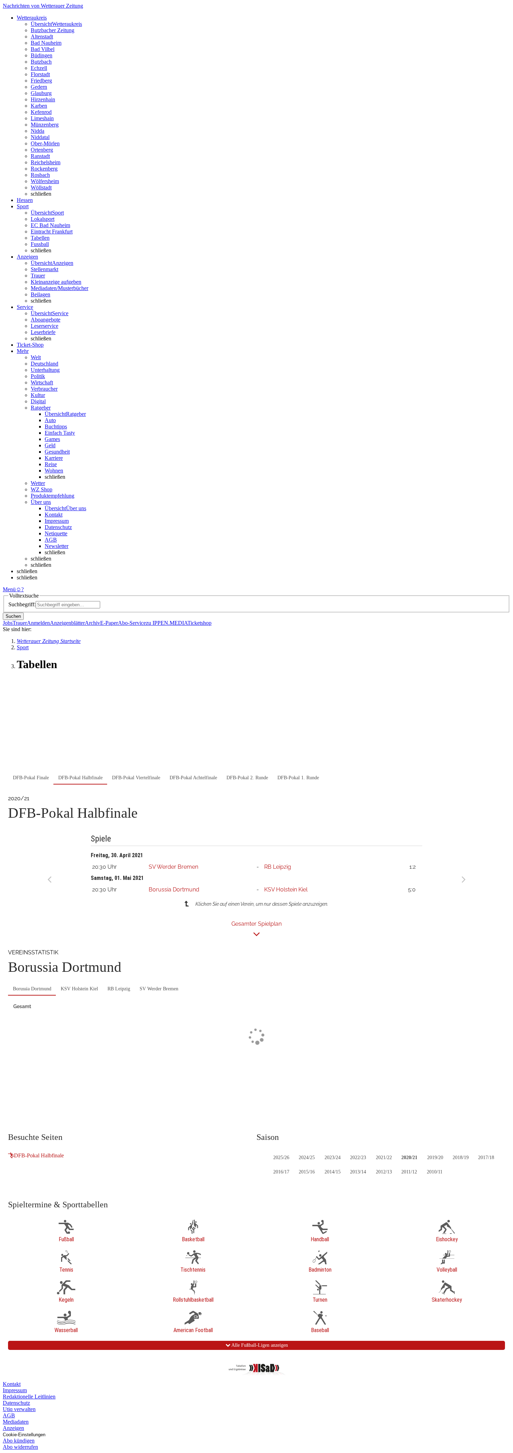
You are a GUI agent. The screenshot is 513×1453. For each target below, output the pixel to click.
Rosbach (40, 175)
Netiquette (56, 533)
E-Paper (109, 623)
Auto (50, 420)
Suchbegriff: (22, 604)
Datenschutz (58, 527)
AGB (51, 540)
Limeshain (42, 118)
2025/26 (281, 1157)
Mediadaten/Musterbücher (59, 288)
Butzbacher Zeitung (52, 30)
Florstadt (40, 74)
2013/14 (358, 1171)
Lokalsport (42, 219)
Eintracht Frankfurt (52, 231)
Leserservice (44, 326)
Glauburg (41, 93)
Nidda (37, 131)
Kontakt (53, 515)
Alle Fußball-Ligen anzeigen (259, 1345)
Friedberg (41, 81)
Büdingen (41, 55)
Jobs (8, 623)
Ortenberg (42, 150)
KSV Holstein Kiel (285, 889)
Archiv (92, 623)
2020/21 (409, 1157)
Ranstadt (40, 156)
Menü (9, 589)
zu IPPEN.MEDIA (166, 623)
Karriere (54, 458)
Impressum (57, 521)
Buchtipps (56, 426)
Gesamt (22, 1006)
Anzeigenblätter (67, 623)
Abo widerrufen (20, 1447)
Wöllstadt (41, 187)
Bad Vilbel (42, 49)
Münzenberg (45, 125)
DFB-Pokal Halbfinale (39, 1155)
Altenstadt (42, 36)
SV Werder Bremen (173, 866)
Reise (51, 464)
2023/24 (333, 1157)
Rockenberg (44, 169)
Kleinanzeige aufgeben (56, 282)
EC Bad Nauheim (50, 225)
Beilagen (40, 294)
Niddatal (40, 137)
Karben (39, 106)
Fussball (40, 244)
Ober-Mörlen (45, 143)
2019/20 (435, 1157)
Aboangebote (45, 320)
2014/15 (333, 1171)
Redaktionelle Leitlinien (29, 1397)
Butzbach (41, 62)
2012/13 (384, 1171)
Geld (50, 445)
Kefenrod (41, 112)
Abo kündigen (19, 1441)
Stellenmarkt (44, 269)
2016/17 (281, 1171)
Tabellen (40, 238)
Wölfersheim (45, 181)
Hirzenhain (43, 99)
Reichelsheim (45, 162)
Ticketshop (199, 623)
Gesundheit (57, 452)
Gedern (39, 87)
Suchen (13, 616)
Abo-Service (132, 623)
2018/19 (461, 1157)
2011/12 (409, 1171)
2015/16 (307, 1171)
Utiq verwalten (19, 1409)
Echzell (39, 68)
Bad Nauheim (46, 43)
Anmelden (38, 623)
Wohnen (54, 471)
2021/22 (384, 1157)
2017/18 (486, 1157)
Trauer (38, 276)
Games (52, 439)
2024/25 (307, 1157)
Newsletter (56, 546)
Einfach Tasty (60, 433)
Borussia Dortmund (174, 889)
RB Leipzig (277, 866)
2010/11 (435, 1171)
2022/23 (358, 1157)
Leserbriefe (43, 332)
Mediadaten (16, 1422)
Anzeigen (13, 1428)
